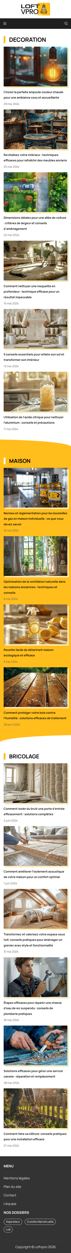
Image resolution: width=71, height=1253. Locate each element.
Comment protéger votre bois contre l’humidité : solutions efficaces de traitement (35, 715)
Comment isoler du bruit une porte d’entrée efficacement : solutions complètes (34, 811)
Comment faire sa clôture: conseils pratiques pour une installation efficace (35, 1136)
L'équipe (10, 1203)
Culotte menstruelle (40, 1222)
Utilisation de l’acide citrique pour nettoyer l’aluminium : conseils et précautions (34, 420)
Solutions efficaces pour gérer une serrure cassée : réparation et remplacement (33, 1073)
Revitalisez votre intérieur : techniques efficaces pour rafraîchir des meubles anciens (35, 157)
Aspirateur (13, 1222)
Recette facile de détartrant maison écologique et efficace (29, 652)
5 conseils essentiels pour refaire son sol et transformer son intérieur (34, 357)
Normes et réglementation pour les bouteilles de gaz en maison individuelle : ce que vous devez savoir (35, 518)
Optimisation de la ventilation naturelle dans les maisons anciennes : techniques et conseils (35, 586)
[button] (66, 23)
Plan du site (12, 1186)
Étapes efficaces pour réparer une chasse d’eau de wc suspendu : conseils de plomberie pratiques (33, 1008)
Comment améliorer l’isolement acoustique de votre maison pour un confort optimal (34, 874)
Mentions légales (17, 1178)
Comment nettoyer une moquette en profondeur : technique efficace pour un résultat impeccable (31, 291)
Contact (10, 1195)
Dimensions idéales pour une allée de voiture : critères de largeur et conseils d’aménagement (35, 223)
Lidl (8, 1229)
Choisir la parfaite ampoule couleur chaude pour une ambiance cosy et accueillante (33, 94)
